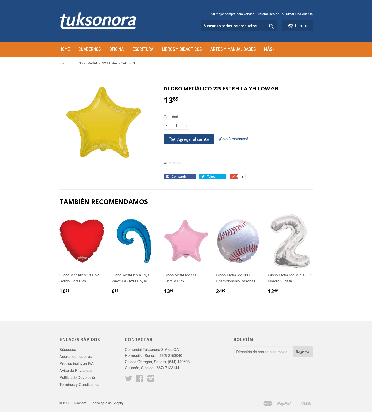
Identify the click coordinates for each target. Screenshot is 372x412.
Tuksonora (78, 402)
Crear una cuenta (299, 14)
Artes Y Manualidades (233, 49)
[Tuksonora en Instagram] (151, 379)
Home (64, 49)
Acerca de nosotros (75, 356)
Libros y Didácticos (182, 49)
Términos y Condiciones (79, 384)
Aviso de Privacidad (75, 370)
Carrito (300, 25)
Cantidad (171, 116)
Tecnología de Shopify (107, 402)
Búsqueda (67, 349)
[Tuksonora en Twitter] (128, 379)
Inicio (63, 63)
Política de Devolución (77, 377)
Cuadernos (89, 49)
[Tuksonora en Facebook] (139, 379)
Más (268, 49)
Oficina (116, 49)
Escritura (142, 49)
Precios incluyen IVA (76, 363)
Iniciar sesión (269, 14)
